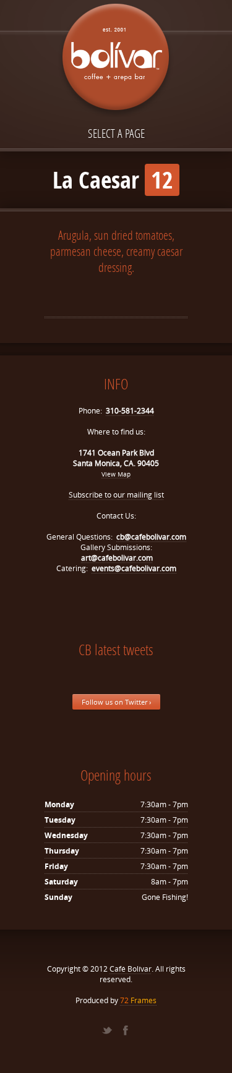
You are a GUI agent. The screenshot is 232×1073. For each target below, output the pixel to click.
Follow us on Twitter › (116, 701)
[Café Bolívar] (116, 60)
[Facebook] (125, 1030)
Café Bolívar (131, 969)
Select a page (116, 133)
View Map (116, 474)
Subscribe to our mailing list (116, 495)
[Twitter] (107, 1030)
